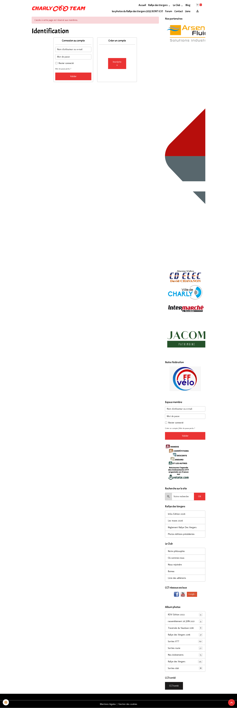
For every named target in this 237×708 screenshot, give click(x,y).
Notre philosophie (176, 551)
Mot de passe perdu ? (63, 69)
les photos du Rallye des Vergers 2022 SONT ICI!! (137, 11)
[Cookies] (6, 702)
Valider (73, 76)
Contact (178, 11)
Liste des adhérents (177, 578)
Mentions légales (108, 704)
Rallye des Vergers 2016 (184, 634)
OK (199, 496)
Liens (187, 11)
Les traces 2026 (175, 520)
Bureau (171, 571)
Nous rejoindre (175, 564)
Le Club (177, 5)
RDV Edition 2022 (184, 614)
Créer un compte (171, 428)
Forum (168, 11)
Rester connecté (66, 63)
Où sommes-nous (176, 558)
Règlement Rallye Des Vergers (182, 527)
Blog (187, 5)
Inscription (117, 63)
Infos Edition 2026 (176, 514)
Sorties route (184, 648)
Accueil (142, 5)
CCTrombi (174, 685)
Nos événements (184, 655)
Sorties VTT (184, 641)
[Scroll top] (231, 702)
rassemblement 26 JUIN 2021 (184, 621)
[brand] (59, 8)
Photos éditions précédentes (181, 534)
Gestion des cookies (127, 704)
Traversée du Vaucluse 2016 (184, 628)
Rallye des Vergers (158, 5)
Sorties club (184, 668)
